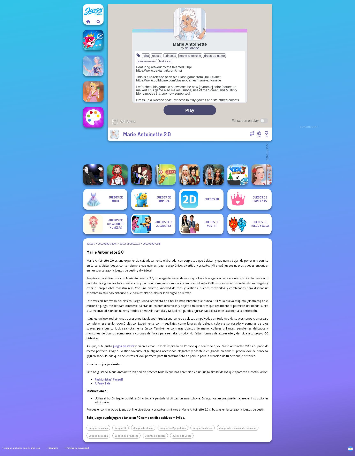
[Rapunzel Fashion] (93, 91)
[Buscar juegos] (98, 22)
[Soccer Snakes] (165, 174)
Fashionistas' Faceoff (109, 379)
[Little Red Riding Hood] (117, 174)
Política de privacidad (78, 447)
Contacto (53, 447)
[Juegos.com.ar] (88, 22)
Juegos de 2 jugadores (173, 427)
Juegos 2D (121, 427)
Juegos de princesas (126, 435)
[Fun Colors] (93, 117)
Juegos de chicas (107, 243)
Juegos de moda (98, 435)
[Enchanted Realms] (213, 174)
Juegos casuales (98, 427)
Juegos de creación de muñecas (237, 427)
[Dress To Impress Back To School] (189, 174)
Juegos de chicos (143, 427)
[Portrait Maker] (261, 174)
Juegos (90, 243)
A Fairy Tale (102, 383)
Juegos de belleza (130, 243)
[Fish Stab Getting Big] (93, 40)
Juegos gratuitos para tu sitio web (22, 447)
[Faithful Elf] (93, 66)
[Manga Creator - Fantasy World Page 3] (141, 174)
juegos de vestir (123, 346)
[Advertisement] (309, 66)
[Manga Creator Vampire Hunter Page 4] (93, 174)
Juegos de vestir (152, 243)
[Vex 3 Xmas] (237, 174)
